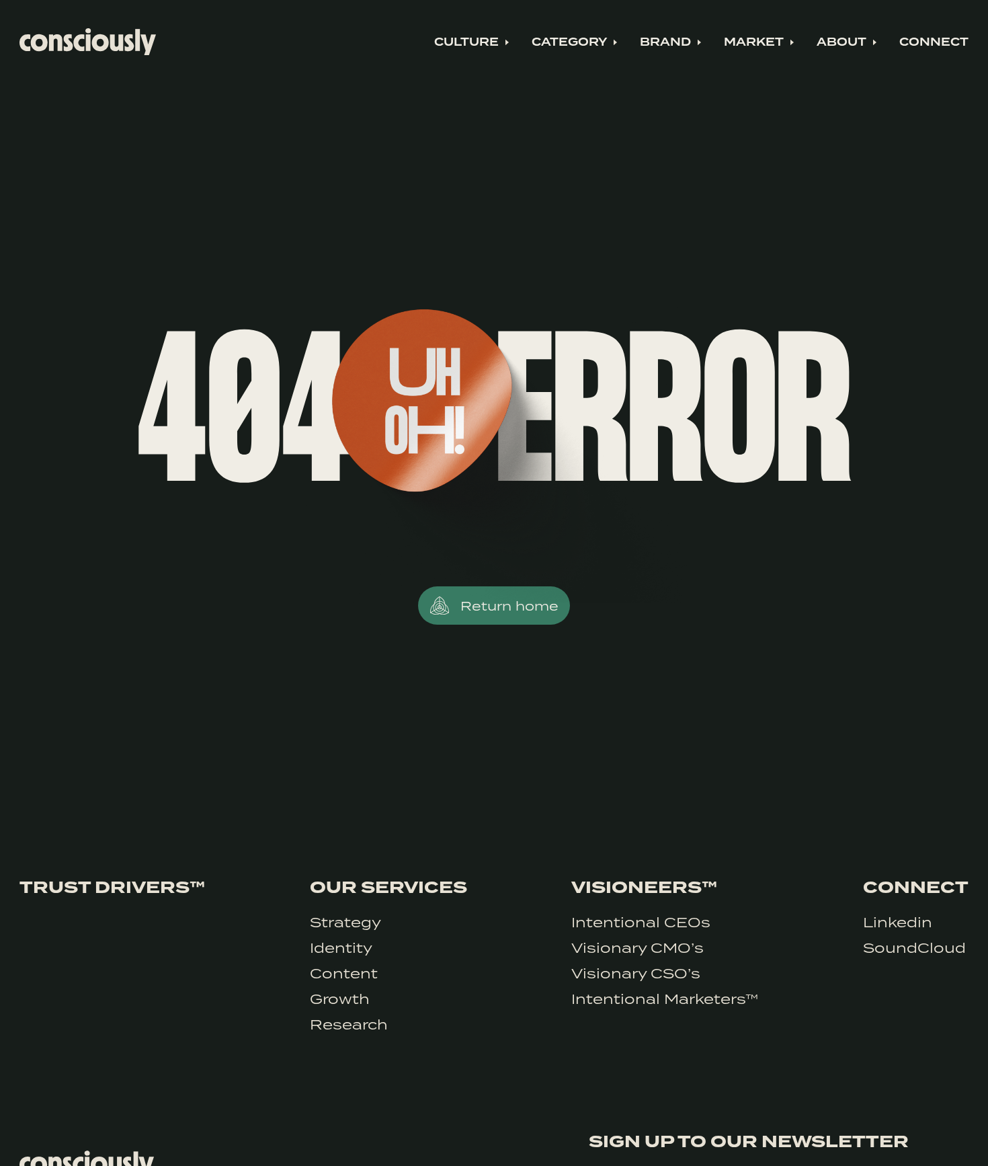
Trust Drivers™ (112, 888)
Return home (509, 605)
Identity (341, 947)
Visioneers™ (644, 888)
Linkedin (897, 921)
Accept (917, 1137)
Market (754, 42)
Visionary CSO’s (635, 973)
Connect (934, 42)
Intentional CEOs (640, 921)
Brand (665, 42)
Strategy (345, 921)
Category (569, 42)
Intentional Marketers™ (664, 998)
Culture (466, 42)
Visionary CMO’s (637, 947)
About (841, 42)
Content (344, 973)
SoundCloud (914, 947)
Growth (340, 998)
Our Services (388, 888)
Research (349, 1024)
